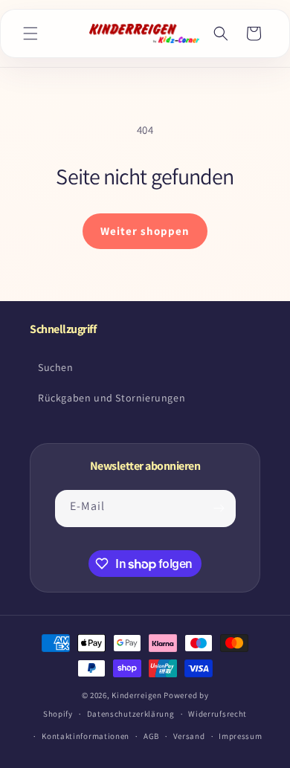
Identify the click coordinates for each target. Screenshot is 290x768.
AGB (151, 736)
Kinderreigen (136, 695)
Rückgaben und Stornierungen (111, 397)
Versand (189, 736)
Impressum (240, 736)
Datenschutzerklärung (131, 714)
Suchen (56, 367)
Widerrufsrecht (217, 714)
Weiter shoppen (145, 231)
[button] (30, 33)
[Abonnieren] (219, 508)
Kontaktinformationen (85, 736)
